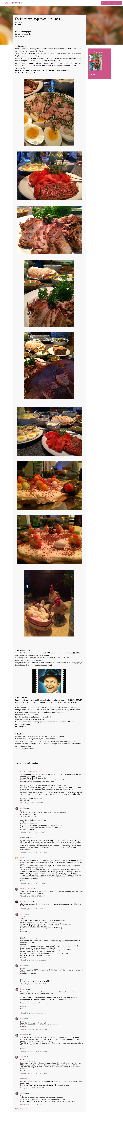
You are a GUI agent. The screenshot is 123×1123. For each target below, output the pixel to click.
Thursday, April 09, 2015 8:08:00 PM (33, 1051)
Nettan (23, 989)
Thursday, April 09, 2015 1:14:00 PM (33, 984)
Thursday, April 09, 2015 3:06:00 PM (33, 1029)
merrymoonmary (66, 1120)
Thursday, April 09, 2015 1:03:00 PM (33, 896)
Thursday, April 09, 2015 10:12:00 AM (33, 852)
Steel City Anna (26, 888)
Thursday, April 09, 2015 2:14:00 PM (33, 1013)
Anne (22, 857)
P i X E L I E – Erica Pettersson (31, 771)
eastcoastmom (26, 901)
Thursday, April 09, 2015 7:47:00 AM (33, 832)
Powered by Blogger (62, 1117)
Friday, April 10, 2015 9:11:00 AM (31, 1104)
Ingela (22, 1078)
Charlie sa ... (24, 1035)
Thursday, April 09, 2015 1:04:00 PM (33, 909)
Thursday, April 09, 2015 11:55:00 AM (33, 883)
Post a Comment (21, 1109)
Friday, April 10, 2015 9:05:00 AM (32, 1088)
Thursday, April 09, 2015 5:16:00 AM (33, 803)
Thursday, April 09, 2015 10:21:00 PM (33, 1073)
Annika (23, 808)
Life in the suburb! (13, 2)
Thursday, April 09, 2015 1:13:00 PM (33, 960)
